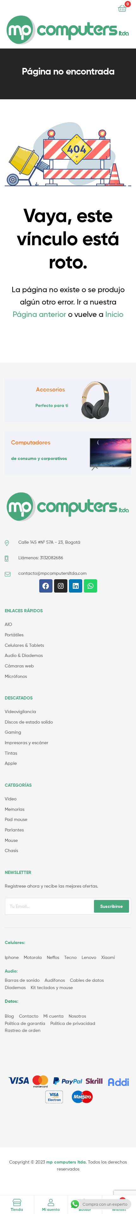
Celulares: (15, 942)
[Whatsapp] (90, 586)
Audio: (12, 971)
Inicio (114, 314)
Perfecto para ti (51, 405)
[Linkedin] (75, 586)
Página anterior (39, 314)
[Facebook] (46, 586)
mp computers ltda (66, 1162)
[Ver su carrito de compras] (122, 8)
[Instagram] (60, 586)
